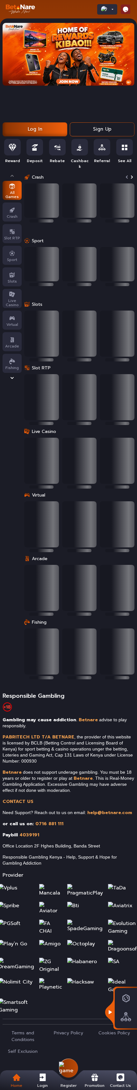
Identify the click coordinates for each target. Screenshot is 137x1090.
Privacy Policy (68, 1033)
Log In (35, 129)
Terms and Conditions (22, 1036)
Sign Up (102, 129)
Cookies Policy (114, 1033)
